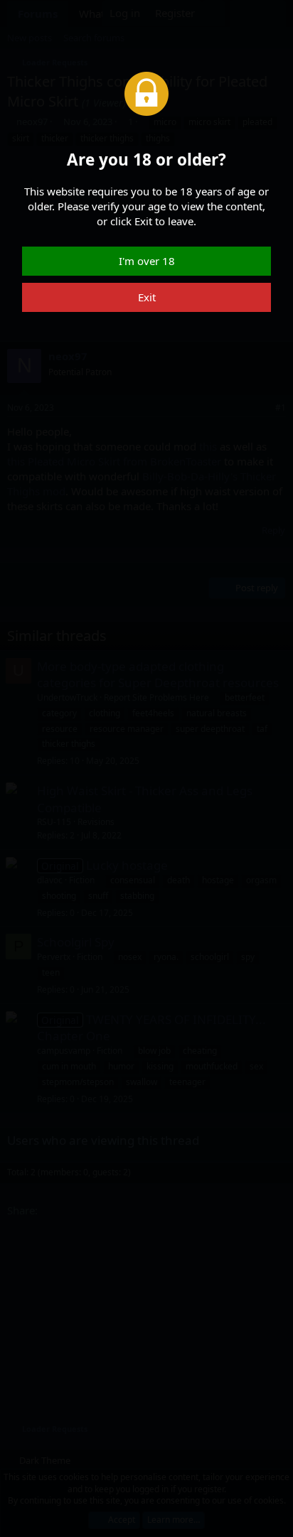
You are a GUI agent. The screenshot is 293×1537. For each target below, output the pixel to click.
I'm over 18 (147, 261)
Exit (147, 297)
